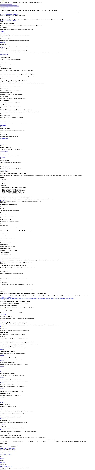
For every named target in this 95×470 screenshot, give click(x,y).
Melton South (5, 298)
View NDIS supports (3, 131)
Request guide (2, 402)
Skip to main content (3, 0)
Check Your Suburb (15, 14)
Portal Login (2, 261)
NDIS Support (9, 6)
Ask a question (2, 36)
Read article (2, 349)
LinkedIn (8, 77)
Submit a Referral (9, 14)
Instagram (5, 77)
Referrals (15, 6)
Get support (2, 31)
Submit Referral (8, 20)
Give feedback (2, 424)
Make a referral (2, 42)
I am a (29, 441)
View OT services (3, 314)
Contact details (15, 441)
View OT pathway (3, 47)
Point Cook (50, 298)
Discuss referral (2, 157)
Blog (13, 6)
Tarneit (33, 298)
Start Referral (2, 54)
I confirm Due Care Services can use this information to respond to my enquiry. (68, 441)
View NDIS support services (4, 308)
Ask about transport (3, 144)
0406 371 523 (2, 448)
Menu (18, 5)
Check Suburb (13, 20)
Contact (18, 6)
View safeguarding (3, 429)
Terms (12, 466)
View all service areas (3, 297)
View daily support (3, 170)
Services (3, 6)
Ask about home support (4, 138)
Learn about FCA (3, 125)
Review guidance (3, 326)
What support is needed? (42, 441)
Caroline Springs (61, 298)
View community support (4, 151)
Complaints (5, 466)
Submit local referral (10, 297)
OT (11, 6)
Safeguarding (9, 466)
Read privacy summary (4, 418)
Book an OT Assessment (4, 200)
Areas (6, 6)
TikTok (11, 77)
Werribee (14, 298)
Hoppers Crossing (24, 298)
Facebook (1, 77)
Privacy (1, 466)
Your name (2, 441)
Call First (6, 54)
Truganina (42, 298)
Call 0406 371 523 (3, 4)
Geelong (70, 298)
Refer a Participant (9, 4)
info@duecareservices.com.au (10, 448)
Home (1, 6)
